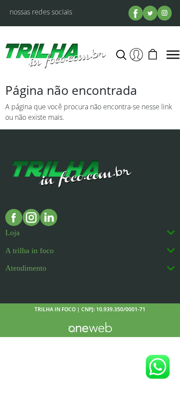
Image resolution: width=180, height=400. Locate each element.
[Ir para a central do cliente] (136, 54)
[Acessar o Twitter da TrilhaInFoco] (150, 13)
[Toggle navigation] (173, 55)
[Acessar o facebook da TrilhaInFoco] (135, 13)
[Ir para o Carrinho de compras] (152, 54)
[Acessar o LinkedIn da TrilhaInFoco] (48, 217)
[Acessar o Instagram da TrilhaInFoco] (164, 13)
